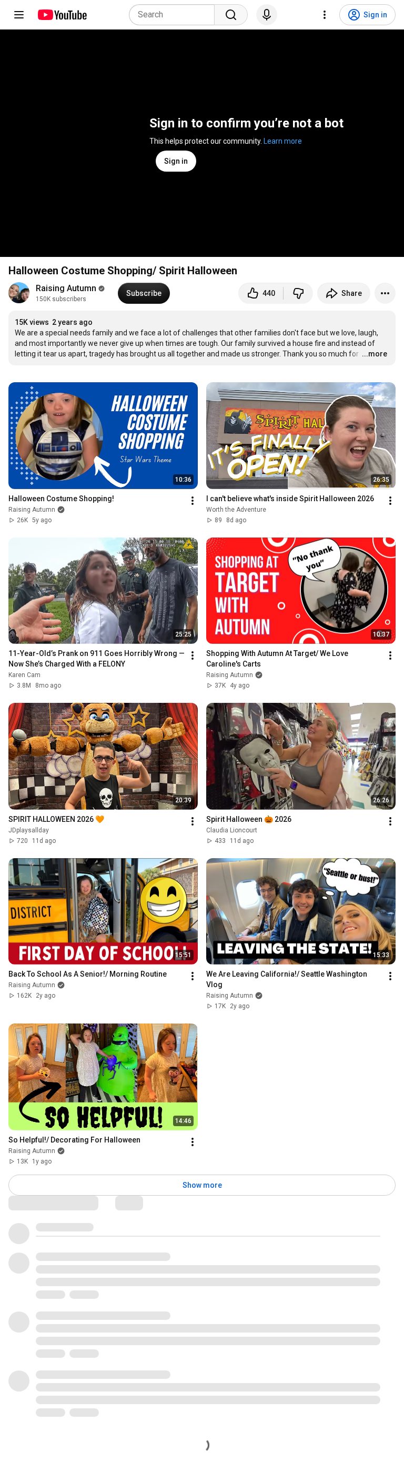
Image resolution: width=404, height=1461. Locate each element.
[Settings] (324, 14)
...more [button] (374, 354)
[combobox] (175, 14)
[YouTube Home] (61, 14)
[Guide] (19, 14)
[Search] (231, 14)
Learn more (283, 141)
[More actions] (385, 293)
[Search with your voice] (266, 14)
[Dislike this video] (298, 293)
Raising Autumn (66, 288)
